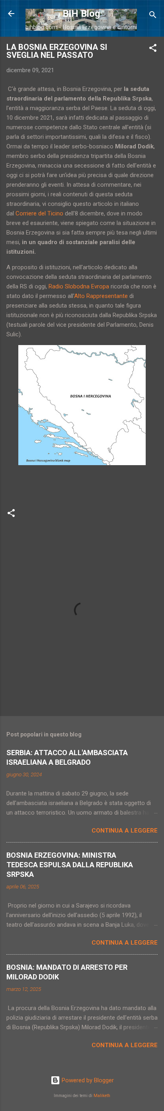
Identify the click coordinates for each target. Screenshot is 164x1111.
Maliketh (102, 1095)
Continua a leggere (125, 830)
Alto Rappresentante (101, 296)
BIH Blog (81, 13)
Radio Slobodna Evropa (79, 286)
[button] (153, 49)
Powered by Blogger (87, 1080)
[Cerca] (153, 16)
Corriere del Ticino (39, 213)
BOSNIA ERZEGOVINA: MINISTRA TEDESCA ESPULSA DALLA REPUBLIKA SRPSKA (69, 864)
